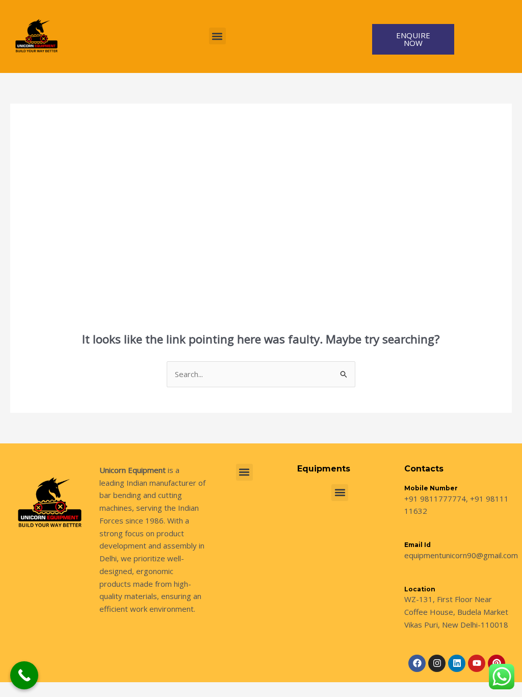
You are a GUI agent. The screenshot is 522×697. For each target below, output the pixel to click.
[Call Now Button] (24, 675)
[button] (217, 36)
